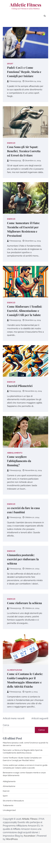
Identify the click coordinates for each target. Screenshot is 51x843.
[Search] (44, 16)
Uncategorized (9, 810)
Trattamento (8, 805)
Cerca (6, 725)
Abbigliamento (14, 453)
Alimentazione (14, 670)
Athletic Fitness (25, 4)
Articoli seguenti (39, 718)
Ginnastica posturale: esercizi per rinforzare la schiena (23, 559)
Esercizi (11, 143)
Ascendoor (29, 835)
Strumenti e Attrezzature (13, 801)
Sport (10, 64)
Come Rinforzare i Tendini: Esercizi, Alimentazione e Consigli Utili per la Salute (24, 310)
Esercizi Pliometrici (19, 386)
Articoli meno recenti (13, 718)
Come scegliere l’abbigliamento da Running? (19, 461)
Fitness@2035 (15, 81)
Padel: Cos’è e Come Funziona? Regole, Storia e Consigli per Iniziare (24, 72)
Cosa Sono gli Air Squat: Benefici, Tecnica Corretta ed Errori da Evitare (23, 151)
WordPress (12, 839)
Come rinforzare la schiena (24, 603)
